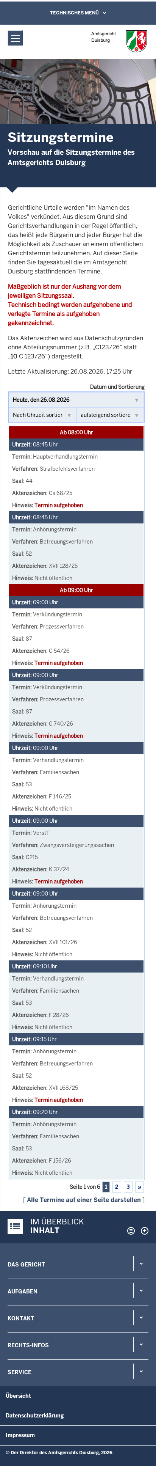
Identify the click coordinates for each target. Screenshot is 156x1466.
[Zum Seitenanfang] (142, 1231)
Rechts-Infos (28, 1345)
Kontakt (21, 1318)
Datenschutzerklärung (35, 1415)
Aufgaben (22, 1291)
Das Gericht (26, 1264)
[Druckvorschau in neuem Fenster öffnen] (129, 1231)
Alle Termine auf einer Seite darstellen (84, 1200)
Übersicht (18, 1395)
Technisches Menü (74, 13)
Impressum (20, 1435)
